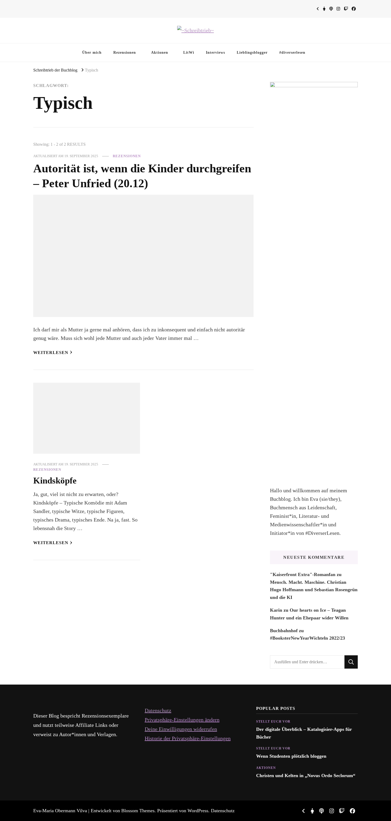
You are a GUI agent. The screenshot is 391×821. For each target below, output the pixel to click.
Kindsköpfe (55, 480)
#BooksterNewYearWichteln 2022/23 (307, 638)
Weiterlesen (50, 352)
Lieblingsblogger (252, 52)
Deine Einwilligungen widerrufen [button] (181, 729)
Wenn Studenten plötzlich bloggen (291, 756)
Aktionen (159, 52)
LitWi (188, 52)
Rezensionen (124, 52)
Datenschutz (158, 710)
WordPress (198, 810)
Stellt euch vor (273, 721)
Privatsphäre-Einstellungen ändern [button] (182, 720)
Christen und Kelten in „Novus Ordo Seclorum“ (305, 775)
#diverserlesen (292, 52)
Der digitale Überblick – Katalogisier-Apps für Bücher (304, 733)
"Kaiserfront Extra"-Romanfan (302, 574)
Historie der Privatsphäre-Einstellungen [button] (188, 738)
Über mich (92, 52)
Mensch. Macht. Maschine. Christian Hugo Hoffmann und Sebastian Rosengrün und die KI (313, 590)
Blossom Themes (138, 810)
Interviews (215, 52)
